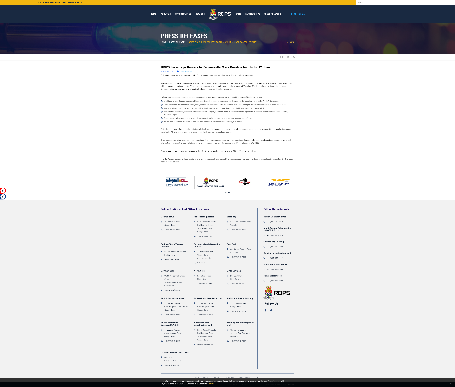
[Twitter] (295, 14)
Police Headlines (186, 71)
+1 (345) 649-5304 (205, 314)
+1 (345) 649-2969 (275, 222)
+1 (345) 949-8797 (205, 344)
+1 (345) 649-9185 (172, 341)
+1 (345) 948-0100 (238, 284)
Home (163, 42)
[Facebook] (291, 14)
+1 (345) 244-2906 (275, 269)
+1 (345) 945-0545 (275, 235)
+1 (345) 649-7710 (172, 365)
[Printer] (288, 57)
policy (211, 384)
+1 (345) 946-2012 (238, 341)
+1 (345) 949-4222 (172, 229)
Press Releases (177, 42)
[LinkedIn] (303, 14)
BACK (291, 42)
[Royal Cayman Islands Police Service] (220, 14)
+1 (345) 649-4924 (172, 314)
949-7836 (201, 263)
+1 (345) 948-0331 (172, 290)
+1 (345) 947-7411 (238, 257)
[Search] (375, 2)
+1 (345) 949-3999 (238, 229)
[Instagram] (299, 14)
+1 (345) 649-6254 (238, 311)
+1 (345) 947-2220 (172, 259)
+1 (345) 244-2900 (205, 236)
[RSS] (294, 57)
